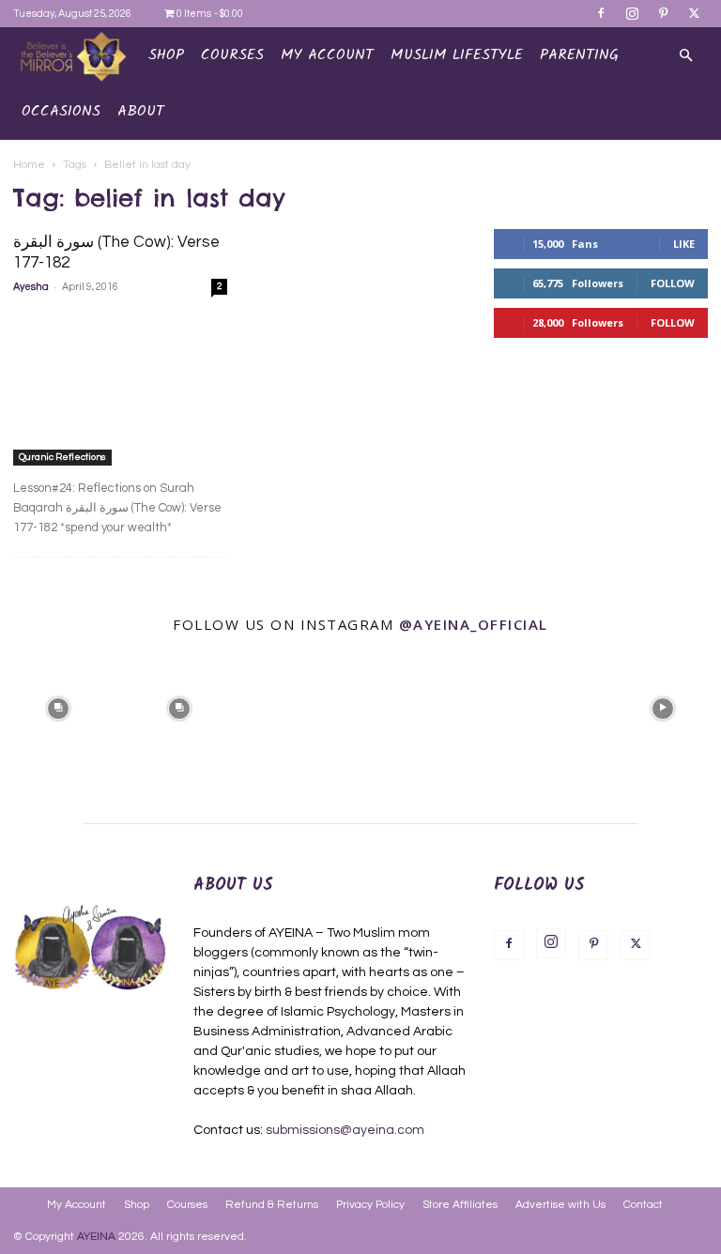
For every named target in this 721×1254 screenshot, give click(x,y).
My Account (76, 1205)
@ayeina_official (473, 624)
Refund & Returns (271, 1205)
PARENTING (579, 55)
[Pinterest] (663, 13)
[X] (694, 13)
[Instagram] (632, 13)
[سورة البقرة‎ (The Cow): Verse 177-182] (120, 388)
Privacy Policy (370, 1205)
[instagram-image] (58, 706)
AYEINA (96, 1237)
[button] (685, 56)
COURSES (232, 55)
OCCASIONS (61, 111)
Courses (187, 1205)
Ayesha (31, 287)
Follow (673, 283)
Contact (643, 1205)
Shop (166, 55)
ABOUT (140, 111)
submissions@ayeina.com (345, 1130)
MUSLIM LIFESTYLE (457, 55)
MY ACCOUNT (327, 55)
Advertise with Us (560, 1205)
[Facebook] (601, 13)
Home (29, 165)
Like (684, 244)
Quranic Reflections (62, 457)
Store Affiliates (460, 1205)
